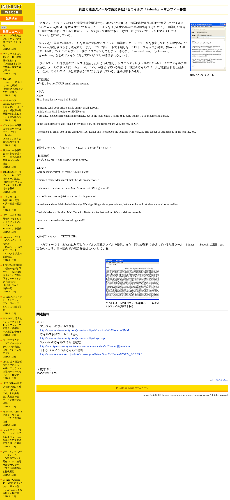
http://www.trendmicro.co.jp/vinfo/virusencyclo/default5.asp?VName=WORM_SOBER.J (91, 354)
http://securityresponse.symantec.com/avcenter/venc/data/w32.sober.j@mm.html (85, 346)
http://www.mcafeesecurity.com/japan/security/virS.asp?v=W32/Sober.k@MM (84, 330)
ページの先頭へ (219, 380)
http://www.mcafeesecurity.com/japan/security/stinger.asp (72, 338)
